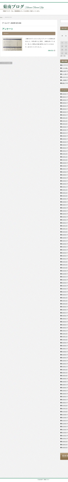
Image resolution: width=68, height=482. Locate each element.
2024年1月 (64, 186)
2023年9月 (64, 198)
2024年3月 (64, 180)
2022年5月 (64, 246)
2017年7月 (64, 420)
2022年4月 (64, 249)
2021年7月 (64, 276)
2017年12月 (64, 405)
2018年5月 (64, 390)
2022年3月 (64, 252)
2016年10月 (64, 447)
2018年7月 (64, 384)
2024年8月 (64, 165)
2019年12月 (64, 333)
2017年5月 (64, 426)
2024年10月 (64, 159)
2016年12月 (64, 441)
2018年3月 (64, 396)
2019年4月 (64, 357)
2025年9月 (64, 126)
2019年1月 (64, 366)
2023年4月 (64, 213)
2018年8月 (64, 381)
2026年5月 (64, 102)
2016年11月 (64, 444)
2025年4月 (64, 141)
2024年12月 (64, 153)
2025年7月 (64, 132)
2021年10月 (64, 267)
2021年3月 (64, 288)
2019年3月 (64, 360)
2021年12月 (64, 261)
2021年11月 (64, 264)
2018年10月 (64, 375)
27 (62, 53)
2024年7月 (64, 168)
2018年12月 (64, 369)
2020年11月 (64, 300)
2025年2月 (64, 147)
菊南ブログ (46, 479)
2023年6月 (64, 207)
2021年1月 (64, 294)
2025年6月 (64, 135)
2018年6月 (64, 387)
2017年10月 (64, 411)
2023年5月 (64, 210)
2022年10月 (64, 231)
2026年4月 (64, 105)
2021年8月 (64, 273)
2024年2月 (64, 183)
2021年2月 (64, 291)
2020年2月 (64, 327)
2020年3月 (64, 324)
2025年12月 (64, 117)
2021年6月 (64, 279)
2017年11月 (64, 408)
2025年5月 (64, 138)
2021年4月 (64, 285)
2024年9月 (64, 162)
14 (65, 46)
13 (62, 46)
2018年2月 (64, 399)
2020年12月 (64, 297)
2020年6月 (64, 315)
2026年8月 (64, 93)
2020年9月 (64, 306)
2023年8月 (64, 201)
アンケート (7, 29)
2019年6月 (64, 351)
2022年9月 (64, 234)
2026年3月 (64, 108)
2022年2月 (64, 255)
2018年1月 (64, 402)
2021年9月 (64, 270)
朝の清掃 (64, 71)
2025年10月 (64, 123)
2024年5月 (64, 174)
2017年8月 (64, 417)
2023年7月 (64, 204)
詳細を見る (50, 50)
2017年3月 (64, 432)
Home (1, 17)
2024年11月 (64, 156)
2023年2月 (64, 219)
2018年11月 (64, 372)
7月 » (64, 55)
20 (62, 49)
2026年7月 (64, 96)
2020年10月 (64, 303)
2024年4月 (64, 177)
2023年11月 (64, 192)
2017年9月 (64, 414)
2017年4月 (64, 429)
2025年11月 (64, 120)
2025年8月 (64, 129)
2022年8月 (64, 237)
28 (65, 53)
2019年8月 (64, 345)
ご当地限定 (64, 80)
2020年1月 (64, 330)
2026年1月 (64, 114)
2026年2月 (64, 111)
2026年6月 (64, 99)
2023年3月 (64, 216)
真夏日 (63, 83)
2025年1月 (64, 150)
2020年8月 (64, 309)
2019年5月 (64, 354)
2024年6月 (64, 171)
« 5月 (61, 55)
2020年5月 (64, 318)
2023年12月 (64, 189)
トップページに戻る (6, 62)
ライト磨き (64, 74)
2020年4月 (64, 321)
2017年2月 (64, 435)
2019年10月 (64, 339)
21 (65, 49)
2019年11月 (64, 336)
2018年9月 (64, 378)
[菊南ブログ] (28, 12)
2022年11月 (64, 228)
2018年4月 (64, 393)
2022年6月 (64, 243)
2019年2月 (64, 363)
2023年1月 (64, 222)
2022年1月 (64, 258)
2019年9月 (64, 342)
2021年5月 (64, 282)
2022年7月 (64, 240)
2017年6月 (64, 423)
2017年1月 (64, 438)
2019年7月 (64, 348)
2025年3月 (64, 144)
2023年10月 (64, 195)
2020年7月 (64, 312)
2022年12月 (64, 225)
